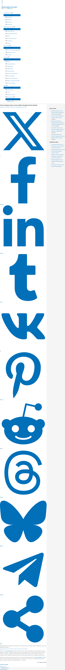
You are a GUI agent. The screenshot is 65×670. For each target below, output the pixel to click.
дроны (14, 107)
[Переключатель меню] (12, 15)
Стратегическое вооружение (12, 73)
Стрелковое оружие (10, 71)
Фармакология (11, 101)
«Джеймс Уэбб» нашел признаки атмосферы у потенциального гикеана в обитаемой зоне (57, 156)
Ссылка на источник (4, 664)
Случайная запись (10, 89)
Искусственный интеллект (11, 38)
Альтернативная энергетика (12, 33)
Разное (5, 85)
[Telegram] (10, 8)
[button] (12, 13)
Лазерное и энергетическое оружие (13, 80)
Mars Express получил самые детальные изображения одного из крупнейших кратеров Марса (57, 129)
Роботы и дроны (7, 45)
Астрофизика (9, 19)
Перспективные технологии (9, 26)
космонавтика (18, 107)
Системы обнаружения (11, 83)
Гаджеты (8, 36)
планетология (24, 107)
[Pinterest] (4, 8)
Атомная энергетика (10, 31)
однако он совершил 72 (38, 657)
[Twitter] (5, 8)
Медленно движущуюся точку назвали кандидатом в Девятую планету (57, 161)
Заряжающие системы (11, 52)
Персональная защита (11, 94)
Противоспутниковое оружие (12, 78)
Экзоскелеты (9, 54)
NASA (12, 107)
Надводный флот (10, 66)
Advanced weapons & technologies (9, 7)
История (8, 92)
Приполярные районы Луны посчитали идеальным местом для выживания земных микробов (58, 136)
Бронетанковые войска (11, 63)
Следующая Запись (4, 669)
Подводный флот (10, 68)
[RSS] (12, 8)
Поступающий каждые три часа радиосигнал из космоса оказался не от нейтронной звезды (57, 146)
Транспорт (9, 43)
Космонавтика (9, 24)
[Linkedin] (8, 8)
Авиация (8, 61)
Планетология (9, 22)
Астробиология (9, 17)
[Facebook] (7, 8)
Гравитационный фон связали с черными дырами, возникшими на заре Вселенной (57, 112)
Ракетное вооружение (11, 75)
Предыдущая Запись (4, 667)
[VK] (2, 8)
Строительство (9, 40)
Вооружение (6, 57)
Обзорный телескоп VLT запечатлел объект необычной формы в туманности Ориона (58, 151)
